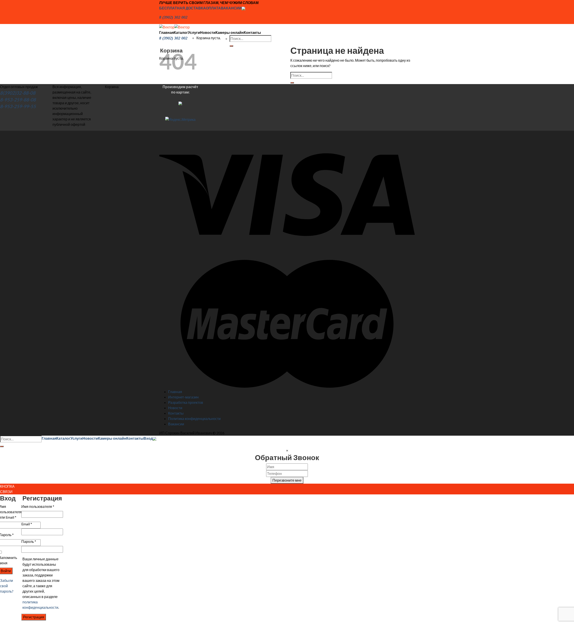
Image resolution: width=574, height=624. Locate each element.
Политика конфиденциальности (194, 418)
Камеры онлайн (229, 32)
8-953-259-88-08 (18, 99)
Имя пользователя (37, 506)
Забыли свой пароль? (6, 585)
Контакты (252, 32)
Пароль (28, 541)
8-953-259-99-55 (18, 106)
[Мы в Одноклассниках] (243, 8)
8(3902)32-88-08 (17, 93)
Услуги (194, 32)
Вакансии (176, 424)
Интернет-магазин (183, 397)
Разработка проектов (185, 402)
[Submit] (292, 82)
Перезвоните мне (287, 480)
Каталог (181, 32)
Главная (166, 32)
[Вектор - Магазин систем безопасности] (174, 26)
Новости (207, 32)
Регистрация (33, 617)
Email (26, 524)
